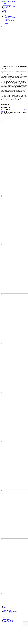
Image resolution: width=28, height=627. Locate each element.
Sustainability (6, 617)
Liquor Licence (6, 623)
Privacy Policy (6, 619)
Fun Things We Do (7, 612)
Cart (7, 609)
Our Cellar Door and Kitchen (10, 611)
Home (4, 606)
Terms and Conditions (8, 620)
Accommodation (7, 610)
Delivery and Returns (8, 621)
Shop (4, 607)
